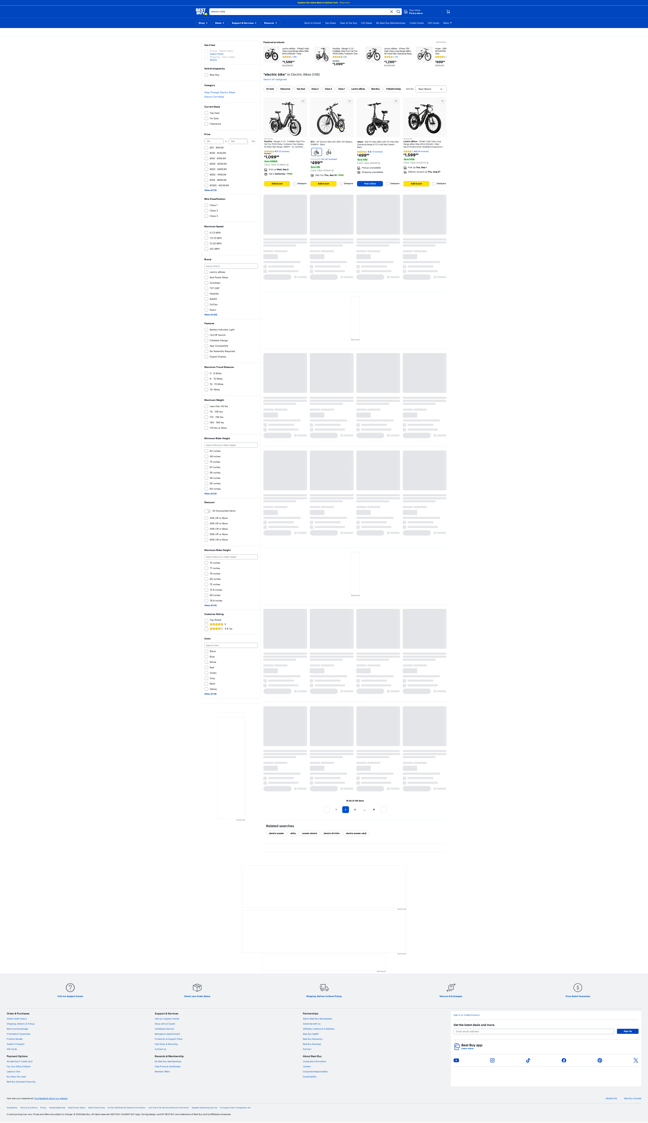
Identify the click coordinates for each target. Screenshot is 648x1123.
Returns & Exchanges (17, 1028)
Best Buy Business (312, 1044)
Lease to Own (13, 1071)
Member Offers (162, 1071)
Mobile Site (611, 1098)
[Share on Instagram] (492, 1060)
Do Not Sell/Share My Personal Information (126, 1108)
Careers (307, 1066)
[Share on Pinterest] (600, 1060)
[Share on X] (636, 1060)
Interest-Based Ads (57, 1108)
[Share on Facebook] (564, 1060)
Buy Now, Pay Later (16, 1076)
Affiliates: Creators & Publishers (318, 1028)
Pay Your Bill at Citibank (19, 1066)
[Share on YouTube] (456, 1060)
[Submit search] (398, 11)
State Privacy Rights (76, 1108)
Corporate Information (314, 1061)
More (446, 22)
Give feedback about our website (51, 1098)
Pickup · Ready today (221, 50)
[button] (413, 12)
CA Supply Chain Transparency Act (235, 1108)
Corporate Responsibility (315, 1071)
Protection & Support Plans (168, 1039)
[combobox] (431, 89)
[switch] (207, 511)
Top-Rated (215, 619)
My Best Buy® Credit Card (19, 1061)
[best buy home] (201, 11)
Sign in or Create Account (467, 1015)
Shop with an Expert (165, 1023)
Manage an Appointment (167, 1033)
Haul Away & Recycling (166, 1044)
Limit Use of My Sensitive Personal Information (168, 1108)
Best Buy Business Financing (21, 1081)
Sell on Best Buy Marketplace (317, 1018)
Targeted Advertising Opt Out (204, 1108)
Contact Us (160, 1049)
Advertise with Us (311, 1023)
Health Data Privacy (96, 1108)
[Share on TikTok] (528, 1060)
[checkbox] (270, 89)
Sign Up (628, 1031)
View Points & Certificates (167, 1066)
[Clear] (391, 11)
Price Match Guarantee (18, 1033)
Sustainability (310, 1076)
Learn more (468, 1048)
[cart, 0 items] (448, 12)
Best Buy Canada (632, 1098)
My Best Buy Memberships (168, 1061)
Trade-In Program (15, 1044)
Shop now (344, 2)
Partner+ (307, 1049)
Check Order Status (17, 1018)
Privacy (43, 1108)
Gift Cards (12, 1049)
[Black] (316, 152)
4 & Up (228, 628)
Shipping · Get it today (222, 56)
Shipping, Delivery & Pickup (21, 1023)
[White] (328, 152)
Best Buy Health (311, 1033)
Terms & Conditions (28, 1108)
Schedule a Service (164, 1028)
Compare (301, 183)
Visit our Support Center (167, 1018)
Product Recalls (14, 1039)
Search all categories (275, 79)
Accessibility (12, 1108)
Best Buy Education (312, 1039)
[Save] (303, 101)
